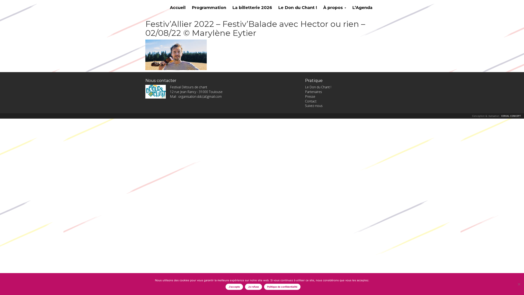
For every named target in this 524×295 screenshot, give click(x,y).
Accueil (178, 7)
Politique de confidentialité (282, 286)
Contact (310, 101)
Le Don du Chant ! (297, 7)
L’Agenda (362, 7)
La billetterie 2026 (252, 7)
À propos (333, 7)
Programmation (209, 7)
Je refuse (253, 286)
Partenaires (313, 92)
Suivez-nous (314, 105)
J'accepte (234, 286)
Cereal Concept (511, 115)
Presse (310, 96)
